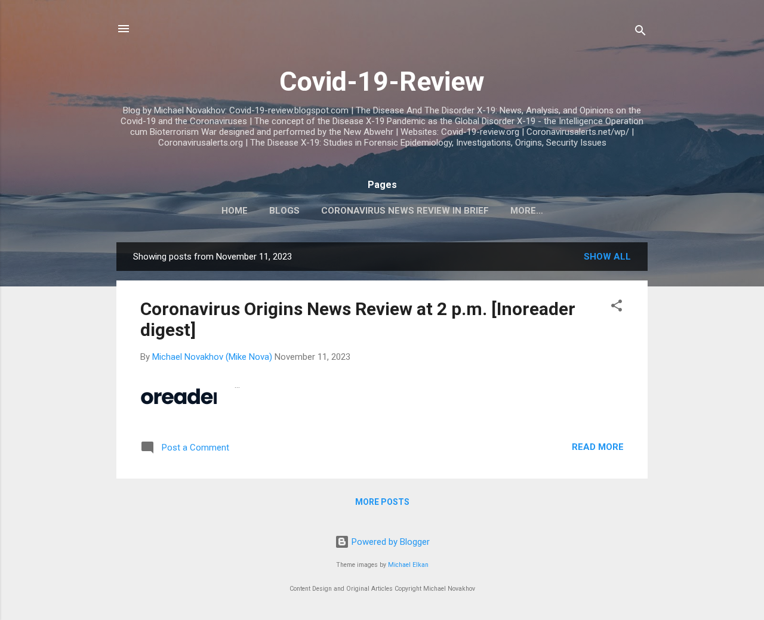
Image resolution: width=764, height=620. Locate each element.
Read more (598, 447)
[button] (616, 307)
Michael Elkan (408, 565)
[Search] (640, 32)
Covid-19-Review (382, 81)
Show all (607, 256)
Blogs (284, 210)
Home (234, 210)
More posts (382, 502)
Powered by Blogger (389, 541)
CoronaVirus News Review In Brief (405, 210)
